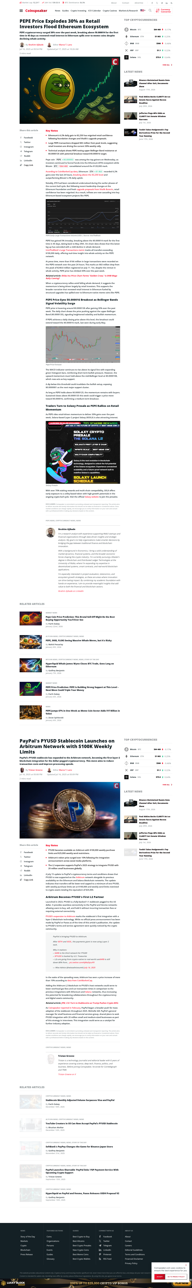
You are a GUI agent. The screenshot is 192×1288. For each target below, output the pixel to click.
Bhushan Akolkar (56, 1127)
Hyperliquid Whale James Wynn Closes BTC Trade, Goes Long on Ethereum (80, 665)
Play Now (182, 1283)
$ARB (56, 953)
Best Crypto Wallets (81, 1259)
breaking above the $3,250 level (88, 174)
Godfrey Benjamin (56, 670)
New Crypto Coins (81, 1250)
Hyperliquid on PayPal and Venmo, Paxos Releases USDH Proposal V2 (82, 1193)
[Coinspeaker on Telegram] (162, 2)
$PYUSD (57, 956)
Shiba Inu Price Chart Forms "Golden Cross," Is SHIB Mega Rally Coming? (81, 277)
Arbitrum (80, 877)
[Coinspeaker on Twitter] (157, 2)
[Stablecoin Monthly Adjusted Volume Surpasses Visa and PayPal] (31, 1102)
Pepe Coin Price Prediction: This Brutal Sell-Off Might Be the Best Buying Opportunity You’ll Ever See (80, 618)
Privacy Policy (131, 1263)
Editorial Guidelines (133, 1250)
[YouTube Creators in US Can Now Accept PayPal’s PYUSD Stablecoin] (31, 1125)
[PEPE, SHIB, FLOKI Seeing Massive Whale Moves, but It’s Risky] (31, 643)
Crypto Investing (78, 10)
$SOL (69, 941)
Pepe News (50, 521)
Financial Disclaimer (134, 1259)
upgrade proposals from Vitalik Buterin (95, 189)
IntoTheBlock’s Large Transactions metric (65, 250)
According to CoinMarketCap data (62, 171)
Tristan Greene (35, 770)
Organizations (53, 1241)
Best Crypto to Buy (81, 1236)
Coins (49, 1236)
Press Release (27, 1254)
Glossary (50, 1259)
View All (166, 65)
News (57, 10)
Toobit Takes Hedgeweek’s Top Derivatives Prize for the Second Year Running (154, 132)
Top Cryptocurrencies (140, 20)
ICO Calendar (94, 10)
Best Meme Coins (80, 1254)
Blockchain (25, 1250)
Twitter (27, 142)
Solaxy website (92, 496)
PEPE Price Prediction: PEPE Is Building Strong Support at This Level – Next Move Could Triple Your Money (82, 689)
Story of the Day (91, 659)
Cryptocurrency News (65, 521)
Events (50, 1250)
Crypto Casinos (110, 10)
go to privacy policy (176, 1277)
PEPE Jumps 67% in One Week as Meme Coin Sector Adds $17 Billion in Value (83, 712)
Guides (65, 10)
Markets (24, 1241)
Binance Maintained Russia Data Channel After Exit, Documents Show (154, 83)
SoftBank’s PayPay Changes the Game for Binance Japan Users (79, 1146)
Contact (125, 3)
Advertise (139, 3)
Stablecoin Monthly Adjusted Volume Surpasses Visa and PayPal (80, 1100)
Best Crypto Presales (82, 1245)
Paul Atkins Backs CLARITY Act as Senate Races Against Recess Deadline (154, 99)
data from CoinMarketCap (79, 980)
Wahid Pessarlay (55, 644)
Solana (88, 991)
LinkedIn (28, 160)
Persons (50, 1245)
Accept (160, 1277)
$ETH (60, 941)
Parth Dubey (54, 624)
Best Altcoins (78, 1241)
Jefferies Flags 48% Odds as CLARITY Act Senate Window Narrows (152, 116)
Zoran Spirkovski (55, 717)
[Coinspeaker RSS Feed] (171, 2)
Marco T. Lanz (65, 44)
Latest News (133, 71)
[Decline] (186, 1265)
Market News (51, 613)
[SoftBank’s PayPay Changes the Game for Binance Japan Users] (31, 1149)
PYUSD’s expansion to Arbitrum (60, 916)
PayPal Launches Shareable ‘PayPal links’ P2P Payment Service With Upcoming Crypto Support (82, 1171)
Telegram (28, 151)
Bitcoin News (51, 659)
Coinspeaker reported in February (64, 1007)
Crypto (24, 1245)
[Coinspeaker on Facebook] (152, 2)
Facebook (28, 137)
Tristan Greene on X (67, 1074)
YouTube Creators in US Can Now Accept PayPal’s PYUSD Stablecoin (82, 1123)
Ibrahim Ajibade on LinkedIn (70, 591)
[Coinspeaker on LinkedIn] (167, 2)
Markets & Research (128, 10)
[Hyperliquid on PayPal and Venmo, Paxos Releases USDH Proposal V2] (31, 1195)
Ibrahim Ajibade (35, 44)
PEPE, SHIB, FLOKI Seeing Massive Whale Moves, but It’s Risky (79, 640)
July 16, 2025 (89, 967)
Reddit (27, 156)
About (114, 3)
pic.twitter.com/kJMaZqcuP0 (81, 962)
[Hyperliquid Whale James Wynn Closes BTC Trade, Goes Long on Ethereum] (31, 666)
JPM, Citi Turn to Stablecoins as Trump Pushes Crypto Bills (89, 1003)
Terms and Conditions (135, 1254)
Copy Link (28, 165)
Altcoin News (52, 636)
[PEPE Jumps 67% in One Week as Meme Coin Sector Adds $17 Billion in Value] (31, 713)
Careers (128, 1245)
